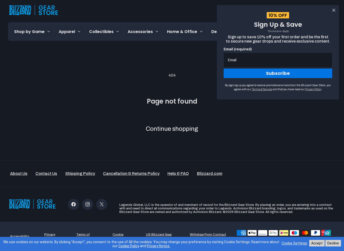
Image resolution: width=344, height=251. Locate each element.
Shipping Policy (80, 173)
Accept (317, 243)
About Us (18, 173)
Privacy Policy (313, 89)
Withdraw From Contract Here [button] (208, 236)
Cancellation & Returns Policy (131, 173)
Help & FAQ (178, 173)
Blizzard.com (209, 173)
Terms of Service (262, 89)
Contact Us (46, 173)
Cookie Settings (294, 243)
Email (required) (238, 49)
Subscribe (278, 73)
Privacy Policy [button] (49, 236)
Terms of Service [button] (83, 236)
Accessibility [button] (19, 236)
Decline (333, 243)
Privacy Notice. (158, 246)
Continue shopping (172, 129)
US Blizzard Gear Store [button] (159, 236)
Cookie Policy (128, 246)
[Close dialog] (334, 10)
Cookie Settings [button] (117, 236)
